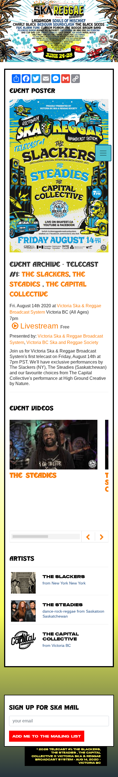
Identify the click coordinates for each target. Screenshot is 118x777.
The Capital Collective (61, 636)
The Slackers (45, 275)
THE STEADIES (63, 604)
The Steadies (33, 476)
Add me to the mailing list (46, 736)
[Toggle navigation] (103, 153)
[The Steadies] (53, 444)
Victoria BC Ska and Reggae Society (62, 342)
